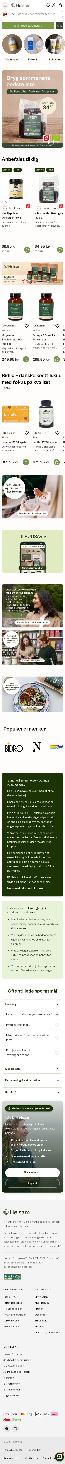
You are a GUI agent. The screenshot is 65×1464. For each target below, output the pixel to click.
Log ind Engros (11, 1395)
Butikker (39, 1326)
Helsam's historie (13, 1354)
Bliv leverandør (11, 1389)
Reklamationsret (12, 1326)
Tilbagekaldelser (12, 1308)
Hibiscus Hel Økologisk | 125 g (49, 215)
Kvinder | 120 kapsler (15, 442)
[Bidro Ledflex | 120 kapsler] (46, 414)
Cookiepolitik (31, 1458)
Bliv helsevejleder (13, 1365)
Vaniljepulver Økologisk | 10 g (11, 215)
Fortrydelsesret (12, 1302)
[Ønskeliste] (48, 5)
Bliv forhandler (11, 1383)
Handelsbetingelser (12, 1450)
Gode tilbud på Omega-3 (28, 25)
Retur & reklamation (14, 1314)
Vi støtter (8, 1377)
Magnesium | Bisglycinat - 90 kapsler (12, 339)
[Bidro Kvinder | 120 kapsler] (15, 414)
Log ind (32, 1183)
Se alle (6, 388)
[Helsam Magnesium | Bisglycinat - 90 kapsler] (15, 307)
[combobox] (36, 14)
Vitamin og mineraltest (47, 1332)
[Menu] (5, 5)
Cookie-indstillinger (52, 1458)
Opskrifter (40, 1314)
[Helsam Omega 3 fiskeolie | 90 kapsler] (46, 307)
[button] (60, 5)
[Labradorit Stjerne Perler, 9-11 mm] (16, 189)
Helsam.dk (17, 1442)
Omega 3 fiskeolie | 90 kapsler (44, 337)
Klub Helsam (42, 1302)
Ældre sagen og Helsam (17, 1371)
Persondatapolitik (12, 1458)
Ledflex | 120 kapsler (45, 442)
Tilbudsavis (41, 1320)
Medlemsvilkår (34, 1450)
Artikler (39, 1308)
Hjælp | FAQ (9, 1296)
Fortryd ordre (11, 1320)
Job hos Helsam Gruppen (17, 1359)
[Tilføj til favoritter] (26, 325)
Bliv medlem (32, 1172)
